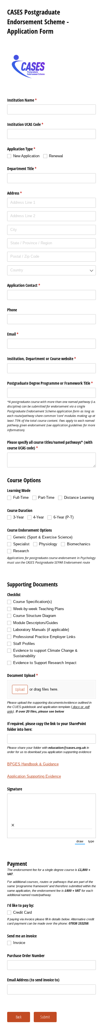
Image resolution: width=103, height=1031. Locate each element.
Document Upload (29, 675)
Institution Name (28, 100)
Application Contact (30, 285)
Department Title (28, 168)
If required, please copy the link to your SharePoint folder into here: (46, 726)
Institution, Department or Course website (48, 358)
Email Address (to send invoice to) (33, 979)
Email (19, 334)
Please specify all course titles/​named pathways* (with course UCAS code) (49, 445)
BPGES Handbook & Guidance (33, 764)
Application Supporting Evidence (34, 776)
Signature (14, 789)
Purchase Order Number (26, 955)
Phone (12, 309)
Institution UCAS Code (32, 124)
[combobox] (51, 270)
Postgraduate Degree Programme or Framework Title (51, 383)
